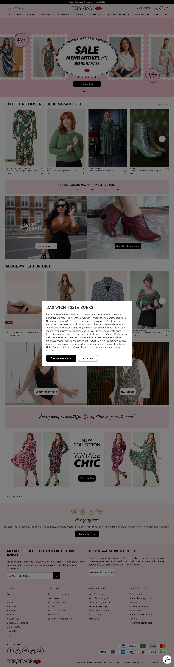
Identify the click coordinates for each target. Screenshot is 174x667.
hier (82, 337)
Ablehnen (88, 358)
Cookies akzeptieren (61, 358)
